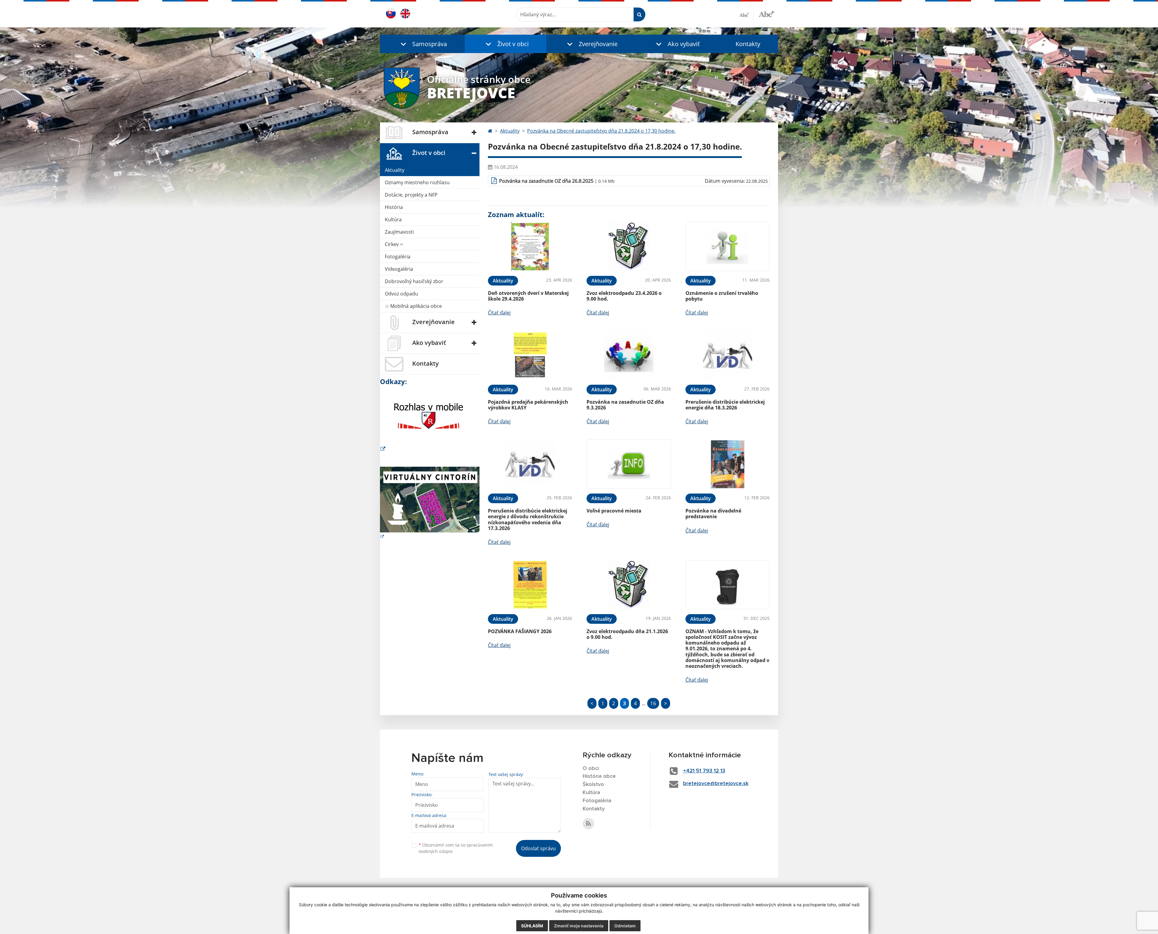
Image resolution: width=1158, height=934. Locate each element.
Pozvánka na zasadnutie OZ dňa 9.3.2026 (625, 405)
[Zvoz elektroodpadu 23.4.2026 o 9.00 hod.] (629, 246)
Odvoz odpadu (401, 293)
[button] (422, 44)
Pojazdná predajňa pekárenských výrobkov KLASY (528, 405)
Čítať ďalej (499, 312)
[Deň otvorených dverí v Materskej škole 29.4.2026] (530, 246)
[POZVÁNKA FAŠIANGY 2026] (530, 584)
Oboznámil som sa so (456, 848)
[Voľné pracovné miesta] (629, 464)
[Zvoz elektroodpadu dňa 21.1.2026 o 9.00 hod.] (629, 584)
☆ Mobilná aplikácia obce (413, 306)
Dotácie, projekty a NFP (411, 194)
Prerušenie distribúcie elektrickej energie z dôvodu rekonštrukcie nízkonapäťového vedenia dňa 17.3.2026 (527, 519)
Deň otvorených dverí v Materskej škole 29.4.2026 (528, 296)
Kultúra (393, 219)
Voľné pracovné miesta (614, 510)
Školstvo (593, 784)
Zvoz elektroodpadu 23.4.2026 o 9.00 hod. (624, 296)
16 (653, 703)
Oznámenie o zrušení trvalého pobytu (721, 296)
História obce (599, 776)
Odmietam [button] (625, 925)
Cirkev (392, 244)
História (394, 207)
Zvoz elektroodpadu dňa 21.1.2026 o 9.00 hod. (627, 634)
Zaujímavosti (399, 232)
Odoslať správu (538, 848)
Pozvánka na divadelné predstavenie (713, 513)
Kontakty (748, 44)
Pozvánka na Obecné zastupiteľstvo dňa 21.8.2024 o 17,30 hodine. (601, 131)
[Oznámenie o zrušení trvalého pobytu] (727, 246)
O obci (591, 768)
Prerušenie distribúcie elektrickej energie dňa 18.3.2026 (725, 405)
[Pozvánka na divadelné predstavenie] (727, 464)
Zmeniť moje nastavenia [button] (578, 925)
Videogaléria (399, 269)
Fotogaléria (397, 256)
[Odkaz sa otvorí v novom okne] (588, 823)
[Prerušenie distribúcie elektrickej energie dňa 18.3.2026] (727, 355)
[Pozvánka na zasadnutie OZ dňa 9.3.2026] (629, 355)
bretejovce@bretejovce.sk (715, 783)
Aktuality (394, 170)
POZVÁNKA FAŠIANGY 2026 (520, 631)
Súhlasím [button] (532, 925)
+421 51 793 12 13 (704, 771)
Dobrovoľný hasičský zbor (414, 281)
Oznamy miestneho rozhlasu (417, 182)
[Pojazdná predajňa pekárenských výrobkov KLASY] (530, 355)
